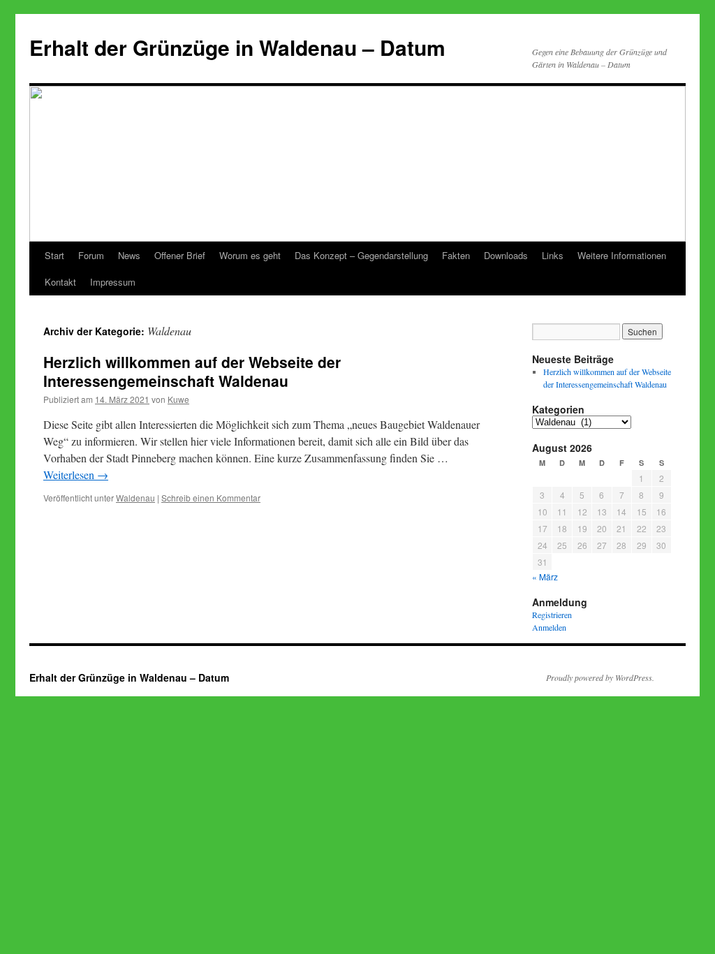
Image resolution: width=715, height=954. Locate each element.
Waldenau (135, 498)
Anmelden (549, 627)
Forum (91, 255)
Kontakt (60, 281)
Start (54, 255)
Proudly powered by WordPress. (600, 677)
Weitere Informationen (621, 255)
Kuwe (178, 399)
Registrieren (552, 614)
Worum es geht (250, 255)
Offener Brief (179, 255)
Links (552, 255)
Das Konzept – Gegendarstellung (361, 255)
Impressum (112, 281)
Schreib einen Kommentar (210, 498)
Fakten (456, 255)
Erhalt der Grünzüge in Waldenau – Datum (237, 47)
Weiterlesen (75, 474)
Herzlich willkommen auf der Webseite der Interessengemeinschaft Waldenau (192, 371)
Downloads (506, 255)
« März (545, 576)
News (129, 255)
